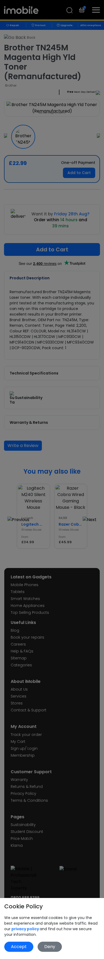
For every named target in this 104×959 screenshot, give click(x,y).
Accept (19, 947)
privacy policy (25, 929)
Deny (49, 947)
